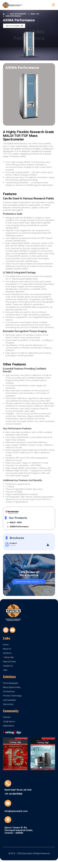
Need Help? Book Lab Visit (18, 789)
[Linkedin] (6, 630)
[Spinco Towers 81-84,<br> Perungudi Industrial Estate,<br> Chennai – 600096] (8, 819)
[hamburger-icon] (53, 5)
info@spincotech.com (16, 811)
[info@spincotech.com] (8, 803)
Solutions (9, 676)
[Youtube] (12, 630)
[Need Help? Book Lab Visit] (8, 783)
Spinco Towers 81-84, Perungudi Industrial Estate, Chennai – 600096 (19, 830)
